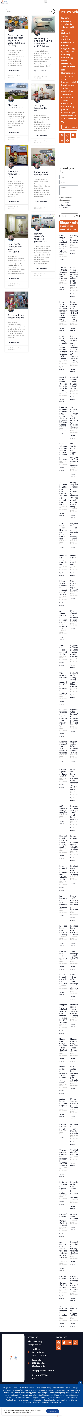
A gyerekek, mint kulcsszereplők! (16, 316)
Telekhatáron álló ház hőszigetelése (76, 1152)
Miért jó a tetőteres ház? (15, 106)
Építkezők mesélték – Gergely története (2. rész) (74, 1247)
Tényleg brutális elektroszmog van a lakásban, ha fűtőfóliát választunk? (65, 1157)
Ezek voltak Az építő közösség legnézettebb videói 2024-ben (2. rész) (76, 276)
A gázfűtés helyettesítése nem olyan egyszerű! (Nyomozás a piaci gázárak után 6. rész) (65, 493)
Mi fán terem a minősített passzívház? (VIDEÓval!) (75, 1103)
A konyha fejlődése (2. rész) (40, 108)
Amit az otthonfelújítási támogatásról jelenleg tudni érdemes (66, 273)
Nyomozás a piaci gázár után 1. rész (75, 560)
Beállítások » (27, 1412)
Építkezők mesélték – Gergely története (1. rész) (63, 1281)
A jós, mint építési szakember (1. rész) (64, 649)
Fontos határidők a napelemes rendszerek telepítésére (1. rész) (64, 872)
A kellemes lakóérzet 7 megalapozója (65, 1310)
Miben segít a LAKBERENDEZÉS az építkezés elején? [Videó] (43, 42)
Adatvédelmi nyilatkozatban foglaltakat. (65, 204)
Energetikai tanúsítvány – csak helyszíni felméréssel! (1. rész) (75, 382)
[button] (45, 1)
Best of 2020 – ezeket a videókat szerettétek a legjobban (75, 902)
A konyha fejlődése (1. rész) (14, 174)
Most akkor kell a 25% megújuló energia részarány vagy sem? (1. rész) (74, 779)
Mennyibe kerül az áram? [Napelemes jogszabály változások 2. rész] (64, 384)
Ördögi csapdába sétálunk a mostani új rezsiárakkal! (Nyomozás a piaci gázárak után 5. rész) (75, 494)
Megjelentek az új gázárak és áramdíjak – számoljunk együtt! (75, 531)
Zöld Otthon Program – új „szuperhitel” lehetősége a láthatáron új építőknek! (65, 683)
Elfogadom (52, 1411)
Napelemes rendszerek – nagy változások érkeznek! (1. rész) (75, 1044)
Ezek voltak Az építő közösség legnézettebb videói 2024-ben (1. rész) (16, 40)
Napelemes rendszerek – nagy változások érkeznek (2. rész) (64, 1044)
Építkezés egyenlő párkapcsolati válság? (65, 772)
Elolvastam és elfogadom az (65, 202)
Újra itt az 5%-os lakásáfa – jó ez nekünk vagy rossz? (63, 1074)
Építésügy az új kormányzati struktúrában (76, 238)
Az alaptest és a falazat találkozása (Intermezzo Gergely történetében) (65, 1251)
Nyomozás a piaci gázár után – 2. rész (64, 560)
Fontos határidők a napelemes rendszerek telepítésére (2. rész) (75, 842)
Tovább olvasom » (14, 70)
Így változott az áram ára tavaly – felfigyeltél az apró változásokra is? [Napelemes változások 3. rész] (75, 348)
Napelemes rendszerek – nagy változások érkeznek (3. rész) (75, 1010)
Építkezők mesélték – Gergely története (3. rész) (63, 1219)
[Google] (67, 140)
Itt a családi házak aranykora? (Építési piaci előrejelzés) (75, 1073)
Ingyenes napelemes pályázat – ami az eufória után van (75, 651)
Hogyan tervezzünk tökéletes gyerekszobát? (41, 237)
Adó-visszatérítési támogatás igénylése (65, 809)
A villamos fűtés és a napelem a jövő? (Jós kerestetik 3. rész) (63, 620)
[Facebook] (61, 135)
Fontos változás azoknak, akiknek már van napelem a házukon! (63, 451)
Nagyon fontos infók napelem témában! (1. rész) (74, 747)
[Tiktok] (67, 135)
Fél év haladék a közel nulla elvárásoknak (65, 979)
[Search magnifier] (52, 11)
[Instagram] (61, 140)
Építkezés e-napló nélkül (63, 1126)
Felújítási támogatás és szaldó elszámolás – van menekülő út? (64, 717)
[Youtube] (73, 135)
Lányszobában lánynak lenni (41, 173)
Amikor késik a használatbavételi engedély (67, 1102)
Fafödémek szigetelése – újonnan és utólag (64, 1187)
